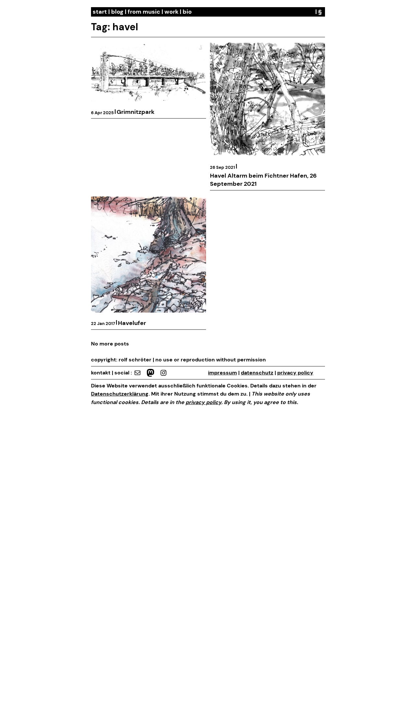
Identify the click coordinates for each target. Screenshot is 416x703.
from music (144, 12)
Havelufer (132, 323)
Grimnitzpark (135, 112)
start (100, 12)
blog (117, 12)
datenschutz (257, 372)
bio (187, 12)
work (171, 12)
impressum (222, 372)
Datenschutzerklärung (120, 393)
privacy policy (295, 372)
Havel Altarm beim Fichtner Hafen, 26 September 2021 (263, 180)
